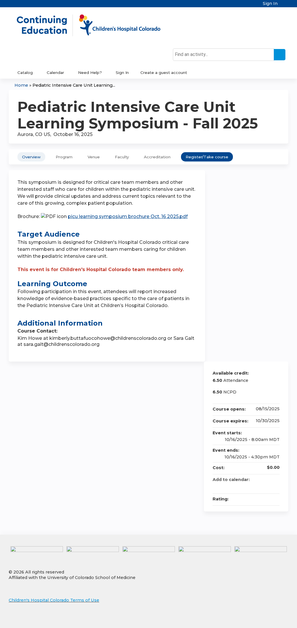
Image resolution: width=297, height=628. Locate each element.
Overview (31, 157)
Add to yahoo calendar (260, 486)
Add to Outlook (275, 486)
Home (21, 85)
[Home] (95, 25)
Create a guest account (163, 72)
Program (64, 157)
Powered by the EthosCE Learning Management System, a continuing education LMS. (267, 618)
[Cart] (283, 5)
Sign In (270, 3)
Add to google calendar (252, 486)
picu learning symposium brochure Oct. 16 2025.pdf (128, 216)
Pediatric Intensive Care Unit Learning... (73, 85)
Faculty (122, 157)
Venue (94, 157)
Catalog (25, 72)
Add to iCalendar (267, 486)
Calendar (55, 72)
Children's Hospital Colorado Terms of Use (54, 600)
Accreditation (157, 157)
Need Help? (90, 72)
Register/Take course (207, 157)
